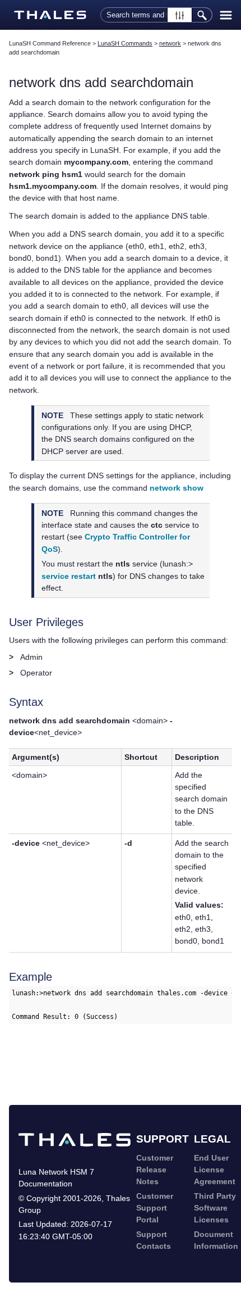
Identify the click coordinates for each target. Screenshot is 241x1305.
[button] (179, 14)
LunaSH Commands (125, 43)
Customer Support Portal (154, 1208)
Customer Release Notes (154, 1169)
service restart (68, 576)
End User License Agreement (214, 1169)
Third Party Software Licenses (215, 1208)
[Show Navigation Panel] (225, 15)
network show (176, 487)
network (170, 43)
